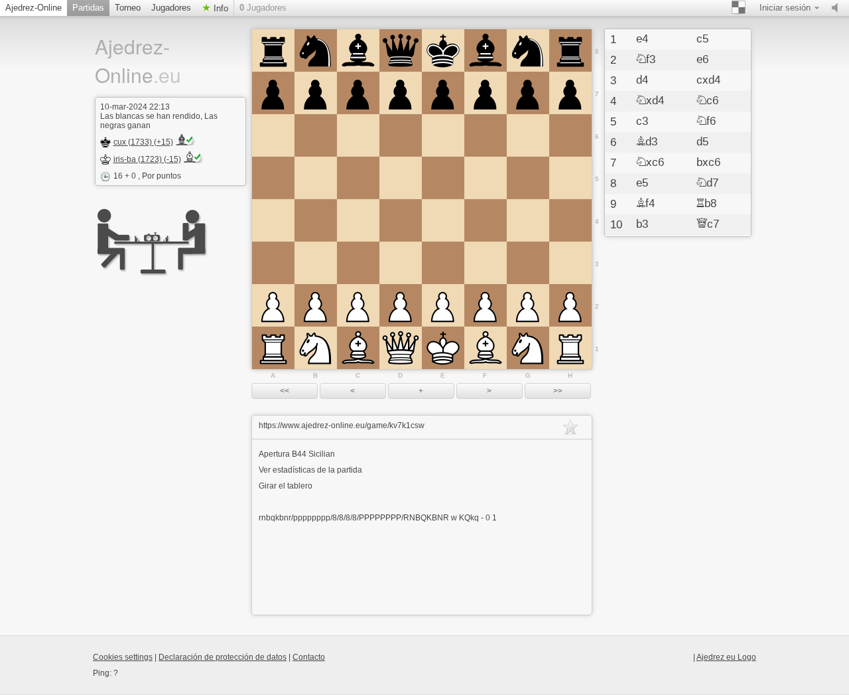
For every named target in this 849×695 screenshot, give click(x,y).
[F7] (485, 93)
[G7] (528, 93)
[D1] (400, 348)
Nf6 (706, 121)
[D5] (400, 178)
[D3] (400, 263)
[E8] (443, 50)
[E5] (443, 178)
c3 (642, 121)
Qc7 (707, 224)
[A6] (273, 135)
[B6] (315, 135)
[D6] (400, 135)
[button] (284, 391)
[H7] (570, 93)
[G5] (528, 178)
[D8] (400, 50)
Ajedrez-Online (33, 8)
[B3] (315, 263)
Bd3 (646, 142)
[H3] (570, 263)
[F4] (485, 220)
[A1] (273, 348)
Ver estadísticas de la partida (310, 470)
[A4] (273, 220)
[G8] (528, 50)
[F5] (485, 178)
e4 (642, 39)
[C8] (358, 50)
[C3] (358, 263)
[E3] (443, 263)
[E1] (443, 348)
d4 (642, 80)
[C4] (358, 220)
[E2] (443, 305)
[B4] (315, 220)
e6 (702, 59)
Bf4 (645, 203)
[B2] (315, 305)
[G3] (528, 263)
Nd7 (707, 183)
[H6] (570, 135)
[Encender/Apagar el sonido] (837, 8)
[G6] (528, 135)
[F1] (485, 348)
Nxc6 (650, 162)
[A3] (273, 263)
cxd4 (708, 80)
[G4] (528, 220)
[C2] (358, 305)
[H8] (570, 50)
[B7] (315, 93)
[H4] (570, 220)
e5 (642, 183)
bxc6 (708, 162)
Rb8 (706, 203)
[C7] (358, 93)
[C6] (358, 135)
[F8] (485, 50)
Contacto (309, 657)
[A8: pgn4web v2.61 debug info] (273, 50)
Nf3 (645, 59)
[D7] (400, 93)
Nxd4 (650, 101)
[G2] (528, 305)
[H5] (570, 178)
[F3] (485, 263)
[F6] (485, 135)
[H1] (570, 348)
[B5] (315, 178)
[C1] (358, 348)
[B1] (315, 348)
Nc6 (707, 101)
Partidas (88, 8)
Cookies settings (123, 657)
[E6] (443, 135)
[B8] (315, 50)
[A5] (273, 178)
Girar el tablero (285, 486)
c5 (702, 39)
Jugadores (171, 8)
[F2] (485, 305)
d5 (702, 142)
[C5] (358, 178)
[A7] (273, 93)
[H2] (570, 305)
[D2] (400, 305)
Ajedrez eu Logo (726, 657)
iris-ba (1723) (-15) (147, 159)
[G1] (528, 348)
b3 (642, 224)
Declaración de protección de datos (223, 657)
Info (219, 8)
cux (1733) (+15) (143, 142)
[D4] (400, 220)
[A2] (273, 305)
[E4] (443, 220)
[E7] (443, 93)
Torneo (128, 8)
